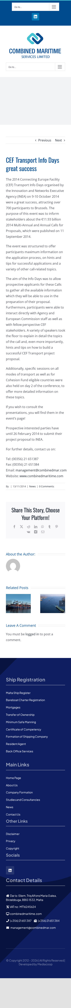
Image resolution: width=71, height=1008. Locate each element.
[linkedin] (10, 870)
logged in (32, 634)
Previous (44, 140)
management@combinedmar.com (41, 470)
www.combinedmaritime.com (41, 476)
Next (58, 140)
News (32, 486)
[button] (9, 604)
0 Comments (46, 486)
